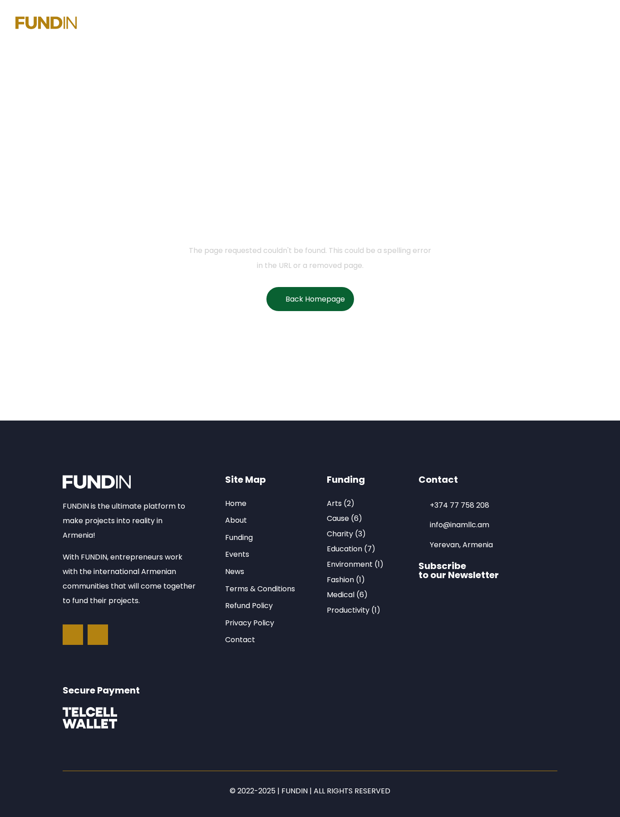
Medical (340, 594)
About (157, 24)
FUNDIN (294, 791)
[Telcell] (90, 718)
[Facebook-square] (73, 634)
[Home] (46, 24)
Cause (338, 518)
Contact (326, 24)
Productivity (348, 610)
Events (244, 24)
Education (344, 549)
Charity (340, 534)
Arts (334, 503)
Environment (350, 564)
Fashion (340, 579)
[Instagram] (98, 634)
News (283, 24)
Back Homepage (315, 299)
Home (117, 24)
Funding (200, 24)
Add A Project (390, 24)
